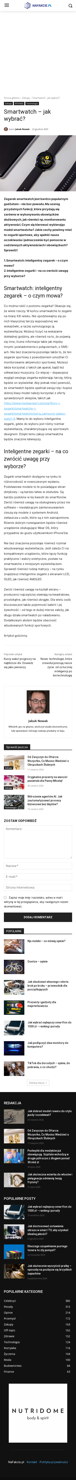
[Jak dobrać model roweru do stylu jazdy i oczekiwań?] (14, 1116)
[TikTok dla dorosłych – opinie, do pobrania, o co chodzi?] (14, 1068)
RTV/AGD (19, 103)
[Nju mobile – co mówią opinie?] (14, 946)
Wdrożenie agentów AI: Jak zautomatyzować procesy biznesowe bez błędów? (44, 800)
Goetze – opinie (37, 961)
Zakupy (26, 97)
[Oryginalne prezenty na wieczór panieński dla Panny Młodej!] (14, 782)
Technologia (32, 103)
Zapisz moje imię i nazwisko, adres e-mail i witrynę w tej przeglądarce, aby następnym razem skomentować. (36, 902)
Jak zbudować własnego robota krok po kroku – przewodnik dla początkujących (47, 985)
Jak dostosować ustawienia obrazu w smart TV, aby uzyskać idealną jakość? (47, 1230)
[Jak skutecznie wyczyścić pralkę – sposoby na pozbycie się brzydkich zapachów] (14, 1271)
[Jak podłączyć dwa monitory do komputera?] (14, 1048)
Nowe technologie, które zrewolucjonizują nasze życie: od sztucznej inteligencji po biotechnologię (56, 667)
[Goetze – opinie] (14, 967)
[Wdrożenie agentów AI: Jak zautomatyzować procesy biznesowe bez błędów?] (14, 802)
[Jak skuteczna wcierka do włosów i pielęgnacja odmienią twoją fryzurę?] (14, 1180)
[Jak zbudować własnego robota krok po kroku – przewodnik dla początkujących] (14, 987)
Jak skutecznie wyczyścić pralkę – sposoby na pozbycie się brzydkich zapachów (49, 1269)
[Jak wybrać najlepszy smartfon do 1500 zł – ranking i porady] (14, 1028)
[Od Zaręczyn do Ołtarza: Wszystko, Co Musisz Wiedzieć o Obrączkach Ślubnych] (14, 762)
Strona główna (11, 97)
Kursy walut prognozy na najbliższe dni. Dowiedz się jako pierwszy (20, 663)
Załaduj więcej (36, 1082)
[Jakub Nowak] (6, 129)
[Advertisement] (38, 51)
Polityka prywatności (54, 1462)
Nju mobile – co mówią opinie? (46, 941)
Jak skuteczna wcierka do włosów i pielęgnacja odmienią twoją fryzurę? (49, 1178)
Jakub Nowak (22, 129)
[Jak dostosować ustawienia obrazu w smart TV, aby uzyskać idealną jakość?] (14, 1231)
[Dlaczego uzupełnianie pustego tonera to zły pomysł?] (14, 1251)
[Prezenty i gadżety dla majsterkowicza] (14, 1007)
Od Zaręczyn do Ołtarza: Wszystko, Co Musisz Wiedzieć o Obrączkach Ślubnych (48, 760)
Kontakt (32, 1462)
